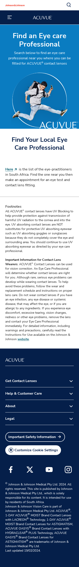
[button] (69, 5)
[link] (35, 437)
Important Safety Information (32, 437)
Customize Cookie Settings (36, 450)
